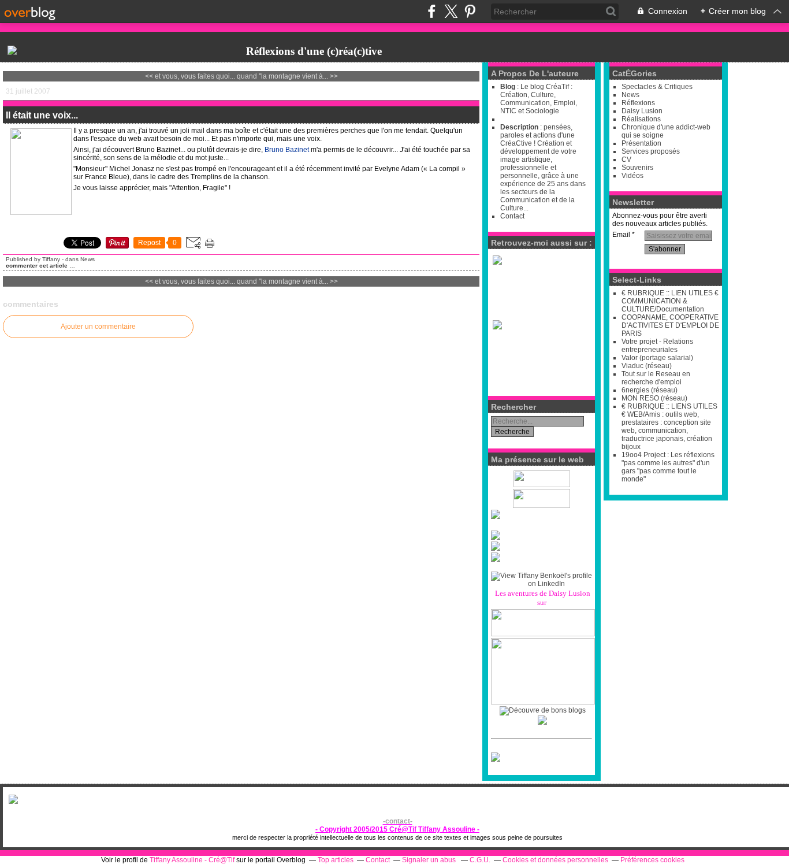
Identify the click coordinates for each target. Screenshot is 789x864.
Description (520, 127)
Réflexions (638, 103)
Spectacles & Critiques (657, 87)
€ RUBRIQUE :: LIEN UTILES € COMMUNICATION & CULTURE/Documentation (670, 301)
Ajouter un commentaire (98, 326)
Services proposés (650, 151)
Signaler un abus (429, 860)
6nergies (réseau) (649, 390)
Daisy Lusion (642, 111)
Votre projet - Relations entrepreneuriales (657, 346)
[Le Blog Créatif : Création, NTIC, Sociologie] (12, 50)
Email (621, 235)
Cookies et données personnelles (555, 860)
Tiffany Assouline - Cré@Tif (192, 860)
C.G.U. (480, 860)
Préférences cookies (652, 860)
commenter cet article (37, 265)
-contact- (397, 821)
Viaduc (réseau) (646, 366)
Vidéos (632, 176)
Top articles (335, 860)
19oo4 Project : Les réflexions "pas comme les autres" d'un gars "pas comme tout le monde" (667, 467)
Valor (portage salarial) (657, 358)
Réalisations (641, 119)
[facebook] (432, 11)
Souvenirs (637, 168)
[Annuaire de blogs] (543, 710)
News (87, 259)
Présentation (641, 143)
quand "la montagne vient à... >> (287, 76)
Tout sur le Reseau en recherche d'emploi (655, 378)
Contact (512, 216)
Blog (507, 87)
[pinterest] (470, 11)
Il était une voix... (42, 115)
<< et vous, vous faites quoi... (190, 76)
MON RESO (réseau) (654, 398)
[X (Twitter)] (451, 11)
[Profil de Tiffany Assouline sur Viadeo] (541, 514)
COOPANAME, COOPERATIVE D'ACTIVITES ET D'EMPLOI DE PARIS (670, 325)
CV (626, 159)
